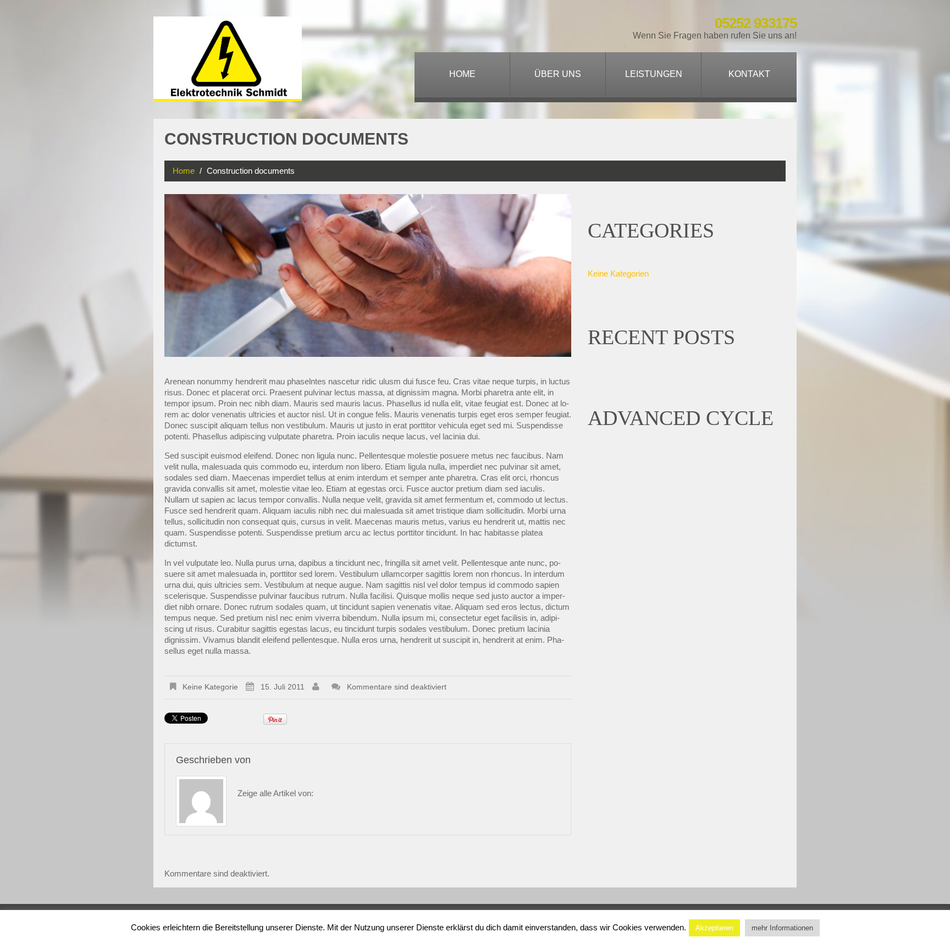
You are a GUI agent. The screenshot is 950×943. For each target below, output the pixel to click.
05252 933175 (756, 23)
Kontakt (749, 74)
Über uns (557, 74)
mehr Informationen (782, 928)
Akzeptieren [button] (714, 928)
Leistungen (653, 74)
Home (462, 74)
